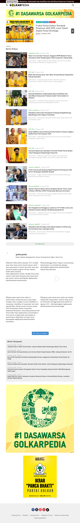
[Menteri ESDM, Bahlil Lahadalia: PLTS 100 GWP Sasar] (23, 278)
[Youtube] (43, 509)
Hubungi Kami (34, 515)
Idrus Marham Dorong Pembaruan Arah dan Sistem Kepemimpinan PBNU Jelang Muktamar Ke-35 (39, 352)
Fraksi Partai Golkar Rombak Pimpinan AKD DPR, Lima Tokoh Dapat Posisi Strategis (52, 28)
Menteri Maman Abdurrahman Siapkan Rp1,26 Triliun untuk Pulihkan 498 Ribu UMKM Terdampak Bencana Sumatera (50, 190)
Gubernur (31, 205)
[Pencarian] (73, 5)
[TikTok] (47, 509)
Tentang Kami (16, 515)
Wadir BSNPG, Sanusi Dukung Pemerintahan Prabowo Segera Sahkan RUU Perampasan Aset (51, 133)
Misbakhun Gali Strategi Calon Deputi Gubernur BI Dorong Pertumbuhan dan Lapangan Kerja (49, 228)
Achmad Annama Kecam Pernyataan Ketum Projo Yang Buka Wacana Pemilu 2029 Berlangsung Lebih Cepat (38, 370)
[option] (40, 31)
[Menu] (7, 5)
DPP (29, 72)
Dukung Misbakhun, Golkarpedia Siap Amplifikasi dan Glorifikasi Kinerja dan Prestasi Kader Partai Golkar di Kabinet (48, 96)
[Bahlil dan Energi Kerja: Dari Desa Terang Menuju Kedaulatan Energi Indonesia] (16, 79)
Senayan (39, 22)
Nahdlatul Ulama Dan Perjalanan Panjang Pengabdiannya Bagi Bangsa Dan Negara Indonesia (49, 114)
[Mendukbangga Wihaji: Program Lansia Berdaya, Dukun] (57, 278)
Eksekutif (36, 186)
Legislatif (52, 22)
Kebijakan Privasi (46, 515)
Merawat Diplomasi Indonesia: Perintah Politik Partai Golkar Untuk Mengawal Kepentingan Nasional (50, 152)
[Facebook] (33, 509)
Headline (45, 22)
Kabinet (30, 186)
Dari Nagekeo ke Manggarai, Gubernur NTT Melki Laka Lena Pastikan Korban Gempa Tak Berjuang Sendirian (50, 209)
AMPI (30, 110)
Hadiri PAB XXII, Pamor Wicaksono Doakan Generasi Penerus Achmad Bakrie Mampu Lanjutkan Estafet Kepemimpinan (38, 377)
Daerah (37, 53)
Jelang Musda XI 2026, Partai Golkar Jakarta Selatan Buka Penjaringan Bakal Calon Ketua (37, 347)
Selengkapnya (40, 244)
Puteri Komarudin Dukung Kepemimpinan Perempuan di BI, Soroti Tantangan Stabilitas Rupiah (50, 171)
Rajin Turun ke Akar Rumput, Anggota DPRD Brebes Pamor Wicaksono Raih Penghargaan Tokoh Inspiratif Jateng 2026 (50, 57)
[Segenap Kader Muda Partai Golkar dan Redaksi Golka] (57, 313)
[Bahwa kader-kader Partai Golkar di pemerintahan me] (23, 313)
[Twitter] (36, 509)
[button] (7, 31)
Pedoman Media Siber (62, 515)
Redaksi (25, 515)
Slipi (33, 72)
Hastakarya (36, 110)
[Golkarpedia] (19, 5)
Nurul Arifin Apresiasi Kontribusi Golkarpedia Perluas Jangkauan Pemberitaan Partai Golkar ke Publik (38, 358)
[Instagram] (40, 509)
